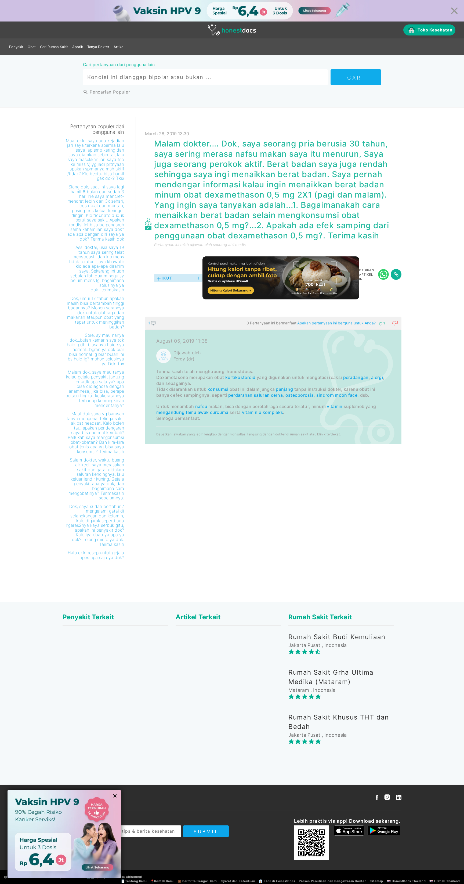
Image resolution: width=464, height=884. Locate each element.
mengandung (170, 412)
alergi (377, 377)
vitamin (334, 406)
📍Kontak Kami (162, 881)
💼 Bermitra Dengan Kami (197, 881)
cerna (277, 395)
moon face (346, 395)
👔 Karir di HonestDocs (277, 881)
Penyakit (16, 47)
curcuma (219, 412)
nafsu (201, 406)
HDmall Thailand (447, 881)
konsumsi (218, 389)
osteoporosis (299, 395)
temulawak (197, 412)
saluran (262, 395)
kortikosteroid (240, 377)
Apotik (77, 47)
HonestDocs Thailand (409, 881)
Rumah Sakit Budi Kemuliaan (336, 637)
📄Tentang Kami (134, 881)
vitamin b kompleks (262, 412)
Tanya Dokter (98, 47)
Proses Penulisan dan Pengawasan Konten (333, 881)
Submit (206, 831)
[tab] (273, 380)
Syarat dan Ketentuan (238, 881)
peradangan (356, 377)
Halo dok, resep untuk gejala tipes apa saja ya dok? (96, 555)
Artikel (119, 47)
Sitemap (376, 881)
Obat (32, 47)
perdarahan (240, 395)
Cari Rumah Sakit (54, 47)
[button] (273, 323)
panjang (284, 389)
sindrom (325, 395)
